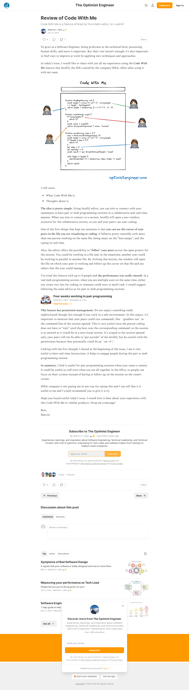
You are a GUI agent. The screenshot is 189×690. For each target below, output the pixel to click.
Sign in (180, 5)
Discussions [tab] (63, 553)
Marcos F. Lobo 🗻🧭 (57, 30)
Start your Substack (87, 676)
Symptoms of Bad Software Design (64, 562)
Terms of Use (108, 657)
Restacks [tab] (60, 516)
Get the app (109, 676)
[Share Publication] (153, 5)
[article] (94, 568)
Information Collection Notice (94, 660)
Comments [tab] (48, 516)
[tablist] (53, 517)
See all (46, 623)
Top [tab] (44, 553)
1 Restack (70, 474)
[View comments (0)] (54, 39)
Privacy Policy (117, 660)
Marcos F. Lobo (60, 300)
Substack (79, 683)
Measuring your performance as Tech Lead (70, 582)
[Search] (146, 5)
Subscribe (164, 5)
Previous (52, 495)
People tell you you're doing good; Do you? (63, 586)
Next (139, 495)
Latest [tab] (52, 553)
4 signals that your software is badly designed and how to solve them (76, 566)
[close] (122, 606)
